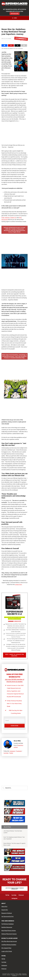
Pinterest (3, 968)
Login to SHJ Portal (6, 951)
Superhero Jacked (14, 3)
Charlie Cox (13, 217)
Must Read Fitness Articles (8, 930)
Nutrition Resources (6, 927)
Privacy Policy (19, 974)
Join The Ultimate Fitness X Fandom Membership (14, 889)
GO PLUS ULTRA (14, 13)
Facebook (18, 751)
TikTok (3, 959)
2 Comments (21, 38)
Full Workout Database (7, 924)
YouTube (6, 753)
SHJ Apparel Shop (6, 948)
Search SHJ (4, 910)
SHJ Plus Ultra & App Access (9, 941)
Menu (15, 18)
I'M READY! (14, 853)
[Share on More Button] (24, 45)
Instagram (12, 751)
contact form (18, 584)
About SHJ (4, 906)
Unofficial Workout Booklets (8, 944)
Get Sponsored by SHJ (7, 916)
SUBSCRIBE (14, 725)
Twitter (11, 753)
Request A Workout (6, 913)
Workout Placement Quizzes (9, 934)
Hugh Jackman (5, 217)
